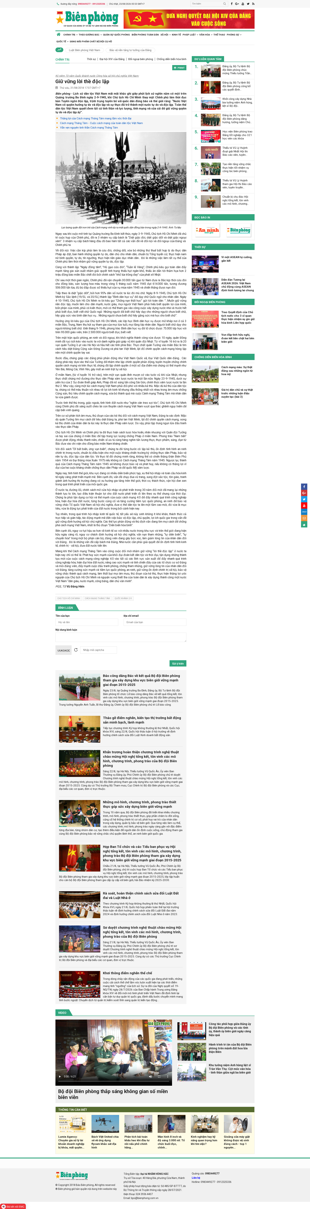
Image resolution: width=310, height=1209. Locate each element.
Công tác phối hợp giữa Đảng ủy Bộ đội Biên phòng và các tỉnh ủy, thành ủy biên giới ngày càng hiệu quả (230, 1029)
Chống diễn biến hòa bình (171, 59)
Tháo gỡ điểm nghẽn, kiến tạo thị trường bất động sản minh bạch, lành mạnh (142, 720)
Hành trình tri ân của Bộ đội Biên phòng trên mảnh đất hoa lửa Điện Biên (230, 1048)
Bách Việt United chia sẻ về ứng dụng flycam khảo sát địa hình (105, 1142)
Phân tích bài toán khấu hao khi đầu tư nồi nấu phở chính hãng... (137, 1142)
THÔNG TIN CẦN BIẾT (72, 1110)
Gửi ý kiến (178, 663)
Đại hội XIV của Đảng (112, 59)
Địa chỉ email (131, 616)
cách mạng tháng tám (97, 598)
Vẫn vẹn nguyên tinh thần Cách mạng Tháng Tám (89, 127)
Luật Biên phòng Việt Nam (84, 50)
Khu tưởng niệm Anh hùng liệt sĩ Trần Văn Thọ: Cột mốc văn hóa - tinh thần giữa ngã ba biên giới (230, 1068)
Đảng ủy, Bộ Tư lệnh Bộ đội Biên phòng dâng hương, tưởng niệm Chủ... (237, 119)
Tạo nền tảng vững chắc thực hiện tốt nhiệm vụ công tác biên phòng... (236, 168)
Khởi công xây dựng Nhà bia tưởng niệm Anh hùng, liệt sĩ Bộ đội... (237, 102)
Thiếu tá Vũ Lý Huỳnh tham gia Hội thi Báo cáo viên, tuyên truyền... (237, 184)
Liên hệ (196, 1177)
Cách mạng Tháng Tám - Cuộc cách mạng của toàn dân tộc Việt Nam (101, 123)
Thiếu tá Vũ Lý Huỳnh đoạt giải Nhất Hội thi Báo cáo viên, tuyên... (235, 151)
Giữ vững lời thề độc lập (82, 81)
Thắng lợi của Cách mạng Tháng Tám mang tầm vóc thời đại (95, 118)
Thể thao (219, 34)
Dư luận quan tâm (207, 59)
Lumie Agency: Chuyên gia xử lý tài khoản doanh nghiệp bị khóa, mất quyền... (71, 1142)
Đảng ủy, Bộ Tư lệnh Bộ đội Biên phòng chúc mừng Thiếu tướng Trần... (237, 70)
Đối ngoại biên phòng (140, 59)
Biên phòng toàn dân (145, 34)
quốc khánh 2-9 (123, 598)
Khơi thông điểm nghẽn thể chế (127, 973)
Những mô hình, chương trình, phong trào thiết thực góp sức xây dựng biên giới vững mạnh (139, 804)
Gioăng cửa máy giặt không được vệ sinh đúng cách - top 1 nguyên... (237, 1142)
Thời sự (91, 59)
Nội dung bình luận (66, 630)
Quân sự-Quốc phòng (116, 34)
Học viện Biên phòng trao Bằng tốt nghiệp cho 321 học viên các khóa (237, 135)
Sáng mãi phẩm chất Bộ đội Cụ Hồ (91, 41)
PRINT (181, 67)
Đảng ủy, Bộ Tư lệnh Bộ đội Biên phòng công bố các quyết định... (236, 86)
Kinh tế (176, 34)
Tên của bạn (62, 616)
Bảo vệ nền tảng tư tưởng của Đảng (130, 50)
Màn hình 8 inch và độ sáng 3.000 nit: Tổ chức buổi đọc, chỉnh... (171, 1142)
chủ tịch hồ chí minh (68, 598)
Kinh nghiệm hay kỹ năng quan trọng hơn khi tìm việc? (204, 1140)
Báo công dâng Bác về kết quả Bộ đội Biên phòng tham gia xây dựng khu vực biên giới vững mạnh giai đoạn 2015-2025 (141, 680)
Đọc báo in (202, 217)
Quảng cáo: (205, 1173)
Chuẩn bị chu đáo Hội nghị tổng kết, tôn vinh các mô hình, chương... (235, 200)
